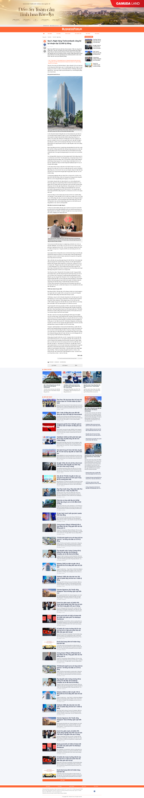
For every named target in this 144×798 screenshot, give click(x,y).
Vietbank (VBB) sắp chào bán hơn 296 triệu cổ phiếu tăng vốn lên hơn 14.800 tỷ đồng (69, 578)
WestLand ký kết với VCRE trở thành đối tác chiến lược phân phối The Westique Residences (69, 617)
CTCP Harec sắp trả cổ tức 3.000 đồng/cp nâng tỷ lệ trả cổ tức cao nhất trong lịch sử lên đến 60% (93, 483)
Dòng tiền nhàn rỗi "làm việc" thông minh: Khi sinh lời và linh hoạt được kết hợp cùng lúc (93, 434)
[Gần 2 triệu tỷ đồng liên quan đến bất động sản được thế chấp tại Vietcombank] (52, 377)
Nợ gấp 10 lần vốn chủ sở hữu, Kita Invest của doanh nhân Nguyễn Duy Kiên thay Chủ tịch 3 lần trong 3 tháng (69, 464)
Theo (70, 358)
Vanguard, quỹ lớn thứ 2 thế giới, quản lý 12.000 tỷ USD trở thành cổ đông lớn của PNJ (69, 425)
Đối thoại (62, 433)
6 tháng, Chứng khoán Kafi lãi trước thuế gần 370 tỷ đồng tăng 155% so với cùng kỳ (93, 488)
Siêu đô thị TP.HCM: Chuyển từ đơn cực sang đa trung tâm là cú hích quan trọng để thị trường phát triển (69, 477)
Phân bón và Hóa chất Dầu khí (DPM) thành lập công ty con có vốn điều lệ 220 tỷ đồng (69, 502)
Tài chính (62, 420)
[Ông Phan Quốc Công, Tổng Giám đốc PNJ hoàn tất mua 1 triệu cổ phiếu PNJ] (92, 377)
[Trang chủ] (43, 33)
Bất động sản (63, 485)
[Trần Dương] (72, 12)
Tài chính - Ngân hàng (92, 397)
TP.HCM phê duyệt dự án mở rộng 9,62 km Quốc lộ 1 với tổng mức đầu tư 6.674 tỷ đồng (69, 539)
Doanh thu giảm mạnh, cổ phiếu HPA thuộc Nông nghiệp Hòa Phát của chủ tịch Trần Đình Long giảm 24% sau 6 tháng (69, 604)
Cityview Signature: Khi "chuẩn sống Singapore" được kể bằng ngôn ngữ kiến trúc (69, 591)
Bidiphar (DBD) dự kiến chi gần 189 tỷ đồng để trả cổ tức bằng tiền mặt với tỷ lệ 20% (69, 565)
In (76, 365)
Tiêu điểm (62, 409)
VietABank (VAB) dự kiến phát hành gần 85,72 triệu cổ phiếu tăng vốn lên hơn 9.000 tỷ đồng (72, 386)
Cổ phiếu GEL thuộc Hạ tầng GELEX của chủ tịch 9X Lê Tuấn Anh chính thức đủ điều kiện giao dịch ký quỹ (69, 630)
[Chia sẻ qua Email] (45, 48)
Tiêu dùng (63, 521)
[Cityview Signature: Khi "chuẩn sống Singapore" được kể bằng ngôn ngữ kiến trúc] (49, 593)
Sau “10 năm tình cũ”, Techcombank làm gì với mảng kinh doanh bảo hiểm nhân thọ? (65, 60)
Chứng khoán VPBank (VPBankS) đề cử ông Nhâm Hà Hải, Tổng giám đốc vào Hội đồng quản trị (69, 526)
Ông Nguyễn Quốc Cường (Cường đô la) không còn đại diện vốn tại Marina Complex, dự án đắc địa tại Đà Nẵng (69, 552)
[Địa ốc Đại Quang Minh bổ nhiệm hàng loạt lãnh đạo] (49, 645)
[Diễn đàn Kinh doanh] (72, 29)
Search (100, 26)
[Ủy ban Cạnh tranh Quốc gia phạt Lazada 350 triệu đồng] (49, 516)
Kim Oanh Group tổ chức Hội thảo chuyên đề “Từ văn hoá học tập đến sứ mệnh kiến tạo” (69, 451)
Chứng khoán (89, 444)
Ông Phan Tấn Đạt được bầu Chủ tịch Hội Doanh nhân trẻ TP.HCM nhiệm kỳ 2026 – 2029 (69, 401)
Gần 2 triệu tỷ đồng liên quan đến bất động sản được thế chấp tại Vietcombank (52, 386)
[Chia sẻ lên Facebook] (45, 44)
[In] (45, 51)
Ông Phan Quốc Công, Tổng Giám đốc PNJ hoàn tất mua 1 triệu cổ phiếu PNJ (92, 386)
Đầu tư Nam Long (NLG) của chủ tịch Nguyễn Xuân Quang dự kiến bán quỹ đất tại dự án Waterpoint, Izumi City (69, 783)
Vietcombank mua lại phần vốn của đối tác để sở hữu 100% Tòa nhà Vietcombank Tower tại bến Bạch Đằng (93, 439)
